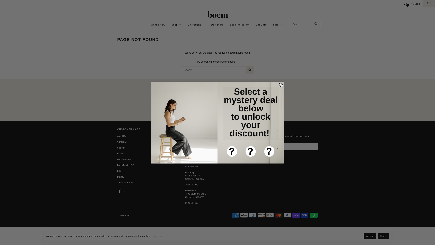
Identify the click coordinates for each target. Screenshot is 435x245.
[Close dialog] (280, 84)
